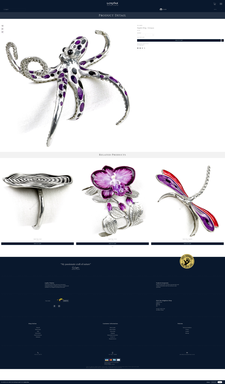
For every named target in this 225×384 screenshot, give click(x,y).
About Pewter (113, 343)
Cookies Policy (26, 382)
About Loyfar (112, 341)
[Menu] (221, 4)
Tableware (38, 350)
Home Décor (38, 346)
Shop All (38, 341)
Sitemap (187, 346)
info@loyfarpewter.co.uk (187, 368)
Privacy (187, 343)
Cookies (187, 345)
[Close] (223, 382)
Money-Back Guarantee (112, 348)
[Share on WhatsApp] (142, 48)
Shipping (113, 346)
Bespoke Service (112, 352)
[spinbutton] (145, 35)
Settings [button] (208, 382)
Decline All (214, 382)
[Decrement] (138, 35)
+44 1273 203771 (38, 368)
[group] (112, 218)
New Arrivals (38, 343)
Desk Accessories (38, 348)
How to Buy (112, 345)
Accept (220, 382)
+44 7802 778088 (112, 368)
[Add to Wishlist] (222, 40)
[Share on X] (144, 48)
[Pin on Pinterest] (140, 48)
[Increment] (153, 35)
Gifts (38, 345)
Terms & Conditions (187, 341)
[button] (214, 4)
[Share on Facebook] (138, 48)
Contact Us (112, 350)
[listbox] (217, 9)
